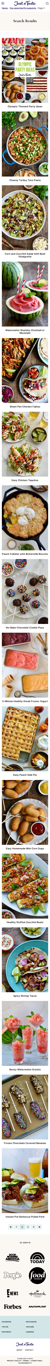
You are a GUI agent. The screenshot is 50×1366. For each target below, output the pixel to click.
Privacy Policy (14, 1361)
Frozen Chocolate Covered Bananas (25, 1143)
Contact (29, 1350)
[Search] (47, 3)
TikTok (4, 1327)
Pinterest (4, 1332)
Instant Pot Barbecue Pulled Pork (25, 1216)
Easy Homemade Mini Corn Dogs (25, 848)
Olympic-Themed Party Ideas (25, 106)
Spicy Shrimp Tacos (25, 996)
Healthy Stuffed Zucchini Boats (25, 922)
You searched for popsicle (23, 8)
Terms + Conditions (32, 1361)
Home (5, 8)
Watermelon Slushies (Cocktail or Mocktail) (25, 331)
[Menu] (3, 3)
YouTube (28, 1327)
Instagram (28, 1322)
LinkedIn (28, 1332)
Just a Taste (25, 3)
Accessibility (25, 1363)
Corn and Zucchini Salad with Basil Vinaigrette (25, 255)
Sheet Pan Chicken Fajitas (25, 406)
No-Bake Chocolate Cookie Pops (25, 627)
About (20, 1350)
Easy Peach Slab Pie (25, 775)
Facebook (4, 1322)
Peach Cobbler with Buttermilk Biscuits (25, 554)
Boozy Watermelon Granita (25, 1069)
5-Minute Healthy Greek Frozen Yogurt (25, 701)
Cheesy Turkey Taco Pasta (25, 180)
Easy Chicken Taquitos (25, 480)
